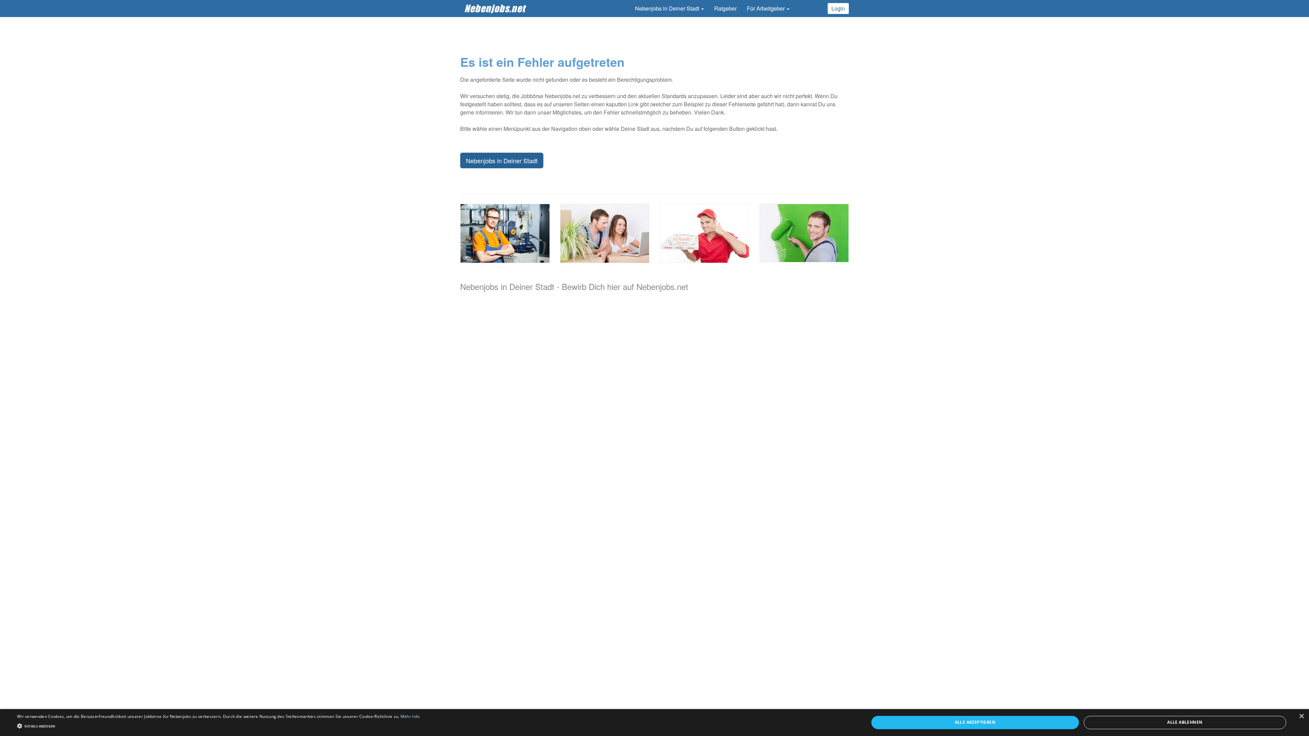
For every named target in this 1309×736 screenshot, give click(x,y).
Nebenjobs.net (494, 8)
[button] (218, 725)
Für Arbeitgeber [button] (766, 8)
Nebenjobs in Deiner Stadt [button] (668, 8)
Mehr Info (410, 716)
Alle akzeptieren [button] (975, 722)
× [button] (1301, 716)
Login (838, 8)
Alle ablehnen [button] (1184, 722)
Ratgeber (725, 8)
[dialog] (654, 722)
